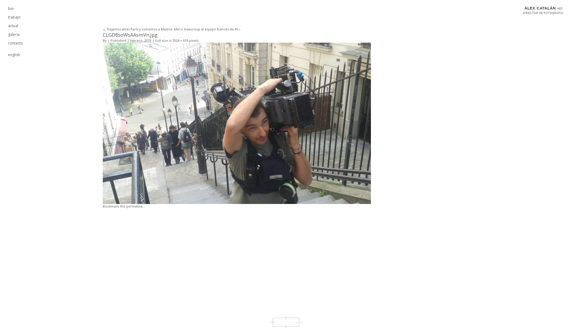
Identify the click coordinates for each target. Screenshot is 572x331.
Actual (13, 25)
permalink (134, 206)
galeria (14, 34)
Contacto (15, 43)
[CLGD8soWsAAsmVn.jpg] (237, 122)
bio (11, 8)
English (14, 54)
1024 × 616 (180, 40)
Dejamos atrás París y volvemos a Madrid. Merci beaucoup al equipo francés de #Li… (172, 29)
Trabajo (14, 17)
